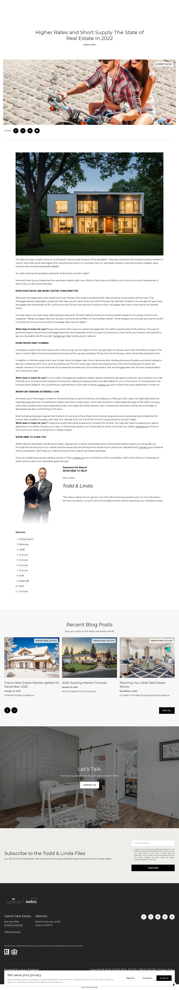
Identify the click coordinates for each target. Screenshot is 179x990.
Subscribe (153, 868)
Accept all (164, 978)
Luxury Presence (29, 969)
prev (7, 710)
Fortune (23, 555)
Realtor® (143, 398)
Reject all (130, 978)
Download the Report (74, 467)
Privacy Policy (162, 859)
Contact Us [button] (89, 785)
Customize (147, 978)
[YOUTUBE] (158, 916)
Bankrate (24, 544)
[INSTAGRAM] (150, 916)
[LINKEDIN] (165, 916)
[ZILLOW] (172, 916)
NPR (21, 586)
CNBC (22, 549)
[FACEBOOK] (143, 916)
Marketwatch (26, 539)
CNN (21, 575)
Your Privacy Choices (89, 987)
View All (167, 710)
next (14, 710)
